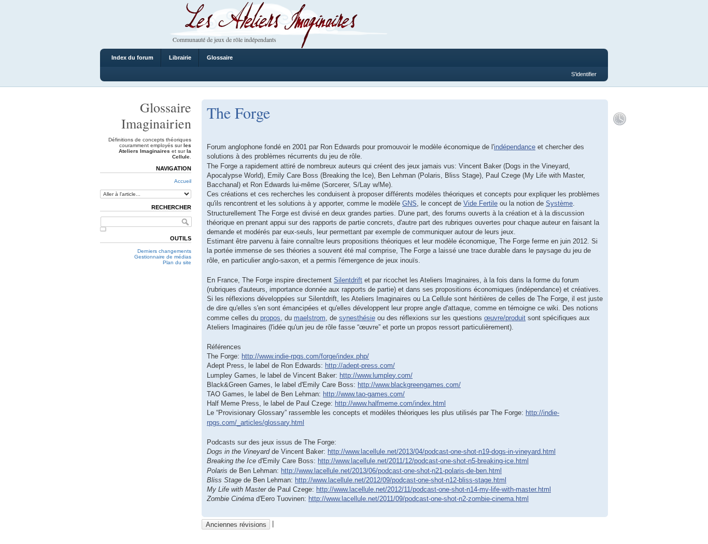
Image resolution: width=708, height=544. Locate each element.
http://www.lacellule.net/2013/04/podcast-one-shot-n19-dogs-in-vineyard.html (442, 451)
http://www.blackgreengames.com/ (409, 385)
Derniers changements (164, 251)
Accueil (182, 181)
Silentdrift (348, 280)
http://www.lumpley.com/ (376, 375)
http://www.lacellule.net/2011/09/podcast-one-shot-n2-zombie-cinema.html (418, 499)
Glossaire (220, 57)
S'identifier (584, 74)
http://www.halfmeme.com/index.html (390, 403)
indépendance (514, 147)
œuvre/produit (505, 318)
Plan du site (177, 262)
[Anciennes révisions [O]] (620, 118)
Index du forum (132, 57)
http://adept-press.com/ (360, 365)
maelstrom (309, 318)
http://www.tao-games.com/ (364, 394)
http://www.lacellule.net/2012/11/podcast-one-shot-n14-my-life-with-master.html (433, 489)
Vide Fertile (480, 203)
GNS (409, 203)
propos (270, 318)
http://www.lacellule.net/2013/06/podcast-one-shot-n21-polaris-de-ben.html (391, 471)
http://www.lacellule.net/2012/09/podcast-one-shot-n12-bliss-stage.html (400, 480)
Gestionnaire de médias (162, 257)
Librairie (180, 57)
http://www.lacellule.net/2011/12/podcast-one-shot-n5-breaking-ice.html (423, 461)
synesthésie (357, 318)
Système (559, 203)
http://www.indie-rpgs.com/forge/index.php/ (305, 356)
